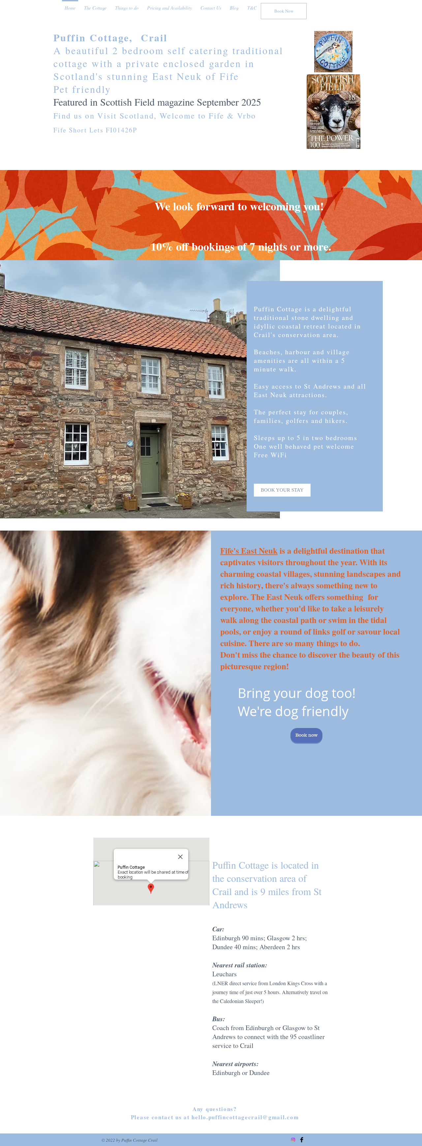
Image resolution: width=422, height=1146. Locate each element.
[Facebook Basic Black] (301, 1139)
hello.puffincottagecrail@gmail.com (245, 1117)
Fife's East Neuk (249, 550)
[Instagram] (293, 1139)
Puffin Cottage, (97, 37)
